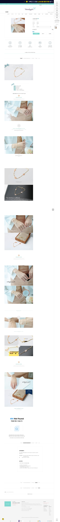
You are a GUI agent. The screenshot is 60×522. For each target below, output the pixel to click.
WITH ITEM (33, 58)
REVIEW (36, 58)
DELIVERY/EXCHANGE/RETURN (27, 58)
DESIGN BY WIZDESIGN (36, 517)
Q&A (56, 2)
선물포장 (57, 17)
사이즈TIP (57, 5)
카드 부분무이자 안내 (52, 12)
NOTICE (57, 12)
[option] (30, 1)
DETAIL (21, 58)
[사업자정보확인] (30, 508)
